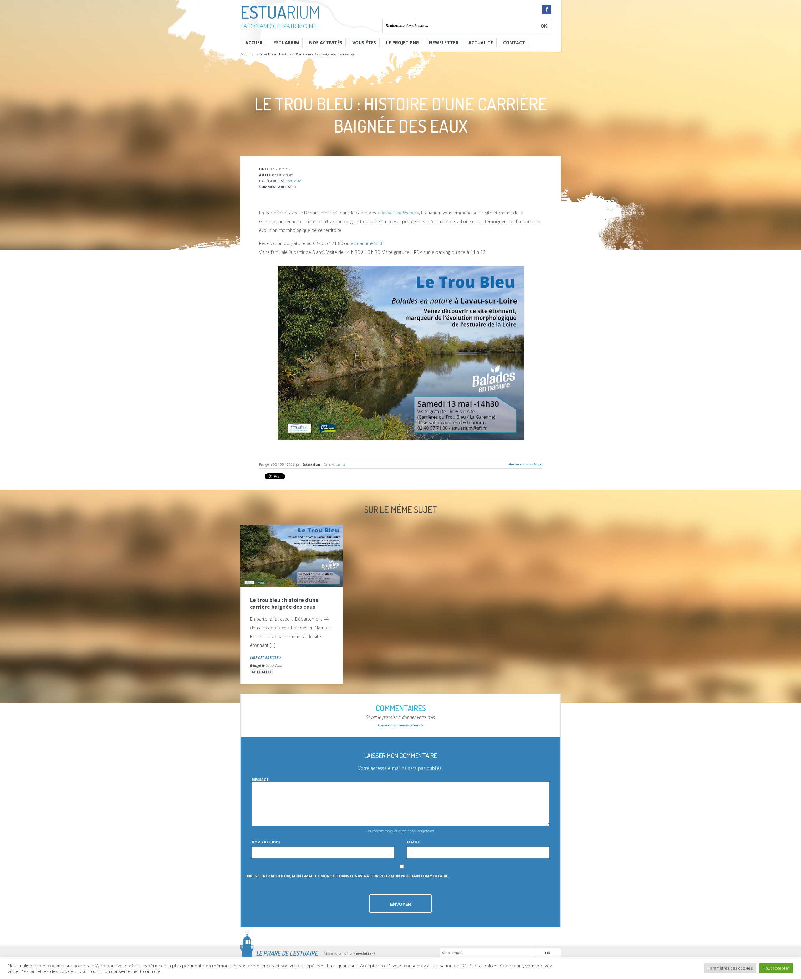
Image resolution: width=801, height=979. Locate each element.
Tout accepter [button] (776, 968)
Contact (514, 42)
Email (413, 842)
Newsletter (443, 42)
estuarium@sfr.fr (367, 243)
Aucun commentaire (525, 464)
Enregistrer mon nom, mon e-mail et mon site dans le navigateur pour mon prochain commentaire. (347, 876)
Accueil (254, 42)
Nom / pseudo (266, 842)
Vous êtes (364, 42)
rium (280, 15)
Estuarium (286, 42)
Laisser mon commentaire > (400, 725)
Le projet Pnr (402, 42)
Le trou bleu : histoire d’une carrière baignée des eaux (284, 603)
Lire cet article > (265, 657)
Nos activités (325, 42)
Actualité (480, 42)
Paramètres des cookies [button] (730, 968)
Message (260, 779)
